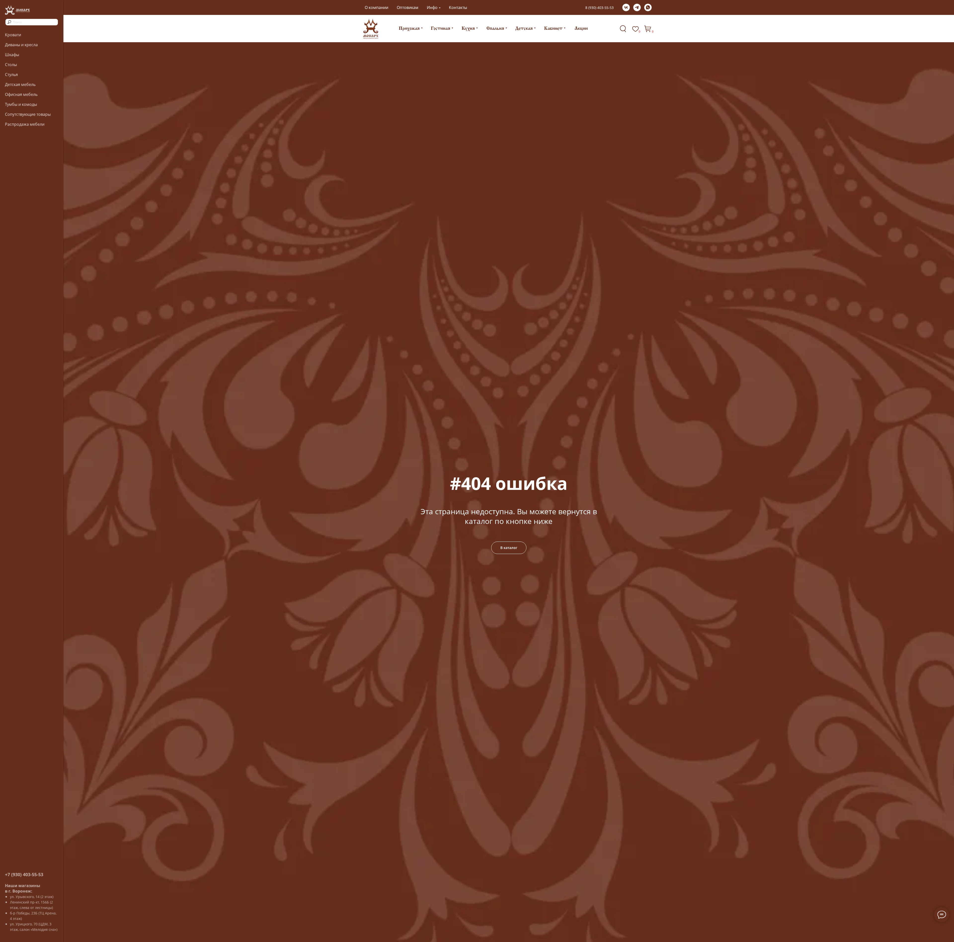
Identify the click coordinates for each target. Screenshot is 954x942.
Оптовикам (407, 7)
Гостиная (440, 28)
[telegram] (637, 7)
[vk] (626, 7)
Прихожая (409, 28)
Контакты (458, 7)
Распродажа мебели (24, 124)
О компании (376, 7)
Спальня (495, 28)
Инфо (432, 7)
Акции (581, 28)
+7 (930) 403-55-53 (24, 874)
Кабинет (553, 28)
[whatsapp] (648, 7)
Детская (524, 28)
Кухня (468, 28)
